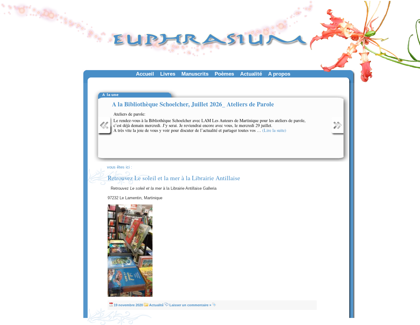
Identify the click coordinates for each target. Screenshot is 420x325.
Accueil (145, 74)
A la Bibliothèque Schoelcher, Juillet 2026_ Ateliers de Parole (193, 104)
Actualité (251, 74)
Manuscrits (194, 74)
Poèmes (224, 74)
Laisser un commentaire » (190, 305)
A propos (279, 74)
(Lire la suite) (274, 130)
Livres (167, 74)
